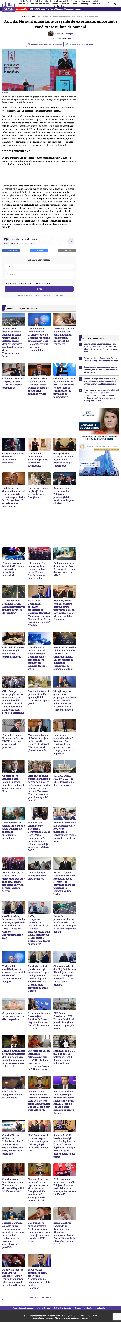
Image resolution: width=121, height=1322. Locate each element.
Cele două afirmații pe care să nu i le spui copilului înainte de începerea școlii (39, 697)
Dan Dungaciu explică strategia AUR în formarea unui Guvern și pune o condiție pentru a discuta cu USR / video (39, 1232)
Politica (32, 16)
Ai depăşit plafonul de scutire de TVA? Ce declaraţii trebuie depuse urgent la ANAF (64, 569)
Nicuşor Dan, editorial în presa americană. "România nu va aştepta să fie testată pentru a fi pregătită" (39, 1279)
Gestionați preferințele (62, 1308)
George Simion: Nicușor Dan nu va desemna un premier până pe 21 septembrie (64, 459)
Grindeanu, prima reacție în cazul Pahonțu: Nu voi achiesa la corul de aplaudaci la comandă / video (38, 386)
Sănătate (55, 3)
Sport (74, 3)
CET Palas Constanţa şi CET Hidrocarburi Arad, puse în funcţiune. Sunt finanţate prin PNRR (64, 1020)
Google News (29, 243)
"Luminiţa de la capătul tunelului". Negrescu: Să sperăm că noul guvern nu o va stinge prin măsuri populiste (63, 744)
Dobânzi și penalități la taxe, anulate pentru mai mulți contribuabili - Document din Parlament (64, 336)
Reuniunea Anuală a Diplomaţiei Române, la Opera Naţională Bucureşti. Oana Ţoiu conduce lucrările (39, 1020)
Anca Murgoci (67, 33)
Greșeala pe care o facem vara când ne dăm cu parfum (13, 1016)
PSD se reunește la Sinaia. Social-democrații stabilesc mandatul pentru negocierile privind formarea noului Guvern (13, 881)
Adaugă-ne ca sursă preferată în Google (46, 44)
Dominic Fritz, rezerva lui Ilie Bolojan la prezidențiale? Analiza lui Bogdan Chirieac (64, 495)
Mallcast (96, 3)
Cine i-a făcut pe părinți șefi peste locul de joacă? (37, 875)
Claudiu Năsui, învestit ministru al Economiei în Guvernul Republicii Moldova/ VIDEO (13, 1185)
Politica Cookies (43, 1308)
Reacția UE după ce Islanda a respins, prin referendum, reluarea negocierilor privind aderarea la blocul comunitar (101, 381)
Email (69, 250)
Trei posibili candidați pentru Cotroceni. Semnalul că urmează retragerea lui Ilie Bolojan (13, 974)
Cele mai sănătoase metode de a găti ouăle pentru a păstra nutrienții (13, 652)
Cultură (65, 3)
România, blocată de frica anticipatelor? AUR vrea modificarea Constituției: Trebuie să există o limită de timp (64, 831)
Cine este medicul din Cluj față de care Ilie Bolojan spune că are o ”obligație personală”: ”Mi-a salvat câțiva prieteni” (64, 975)
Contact (78, 1308)
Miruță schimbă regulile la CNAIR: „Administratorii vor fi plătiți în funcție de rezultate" (13, 606)
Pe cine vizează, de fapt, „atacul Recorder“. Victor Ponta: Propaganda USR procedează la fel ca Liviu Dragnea (13, 1277)
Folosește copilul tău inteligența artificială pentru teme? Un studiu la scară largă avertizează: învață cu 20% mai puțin (39, 1060)
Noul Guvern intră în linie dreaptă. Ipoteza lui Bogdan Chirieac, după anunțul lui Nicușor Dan (39, 1143)
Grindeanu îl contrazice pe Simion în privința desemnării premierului (38, 459)
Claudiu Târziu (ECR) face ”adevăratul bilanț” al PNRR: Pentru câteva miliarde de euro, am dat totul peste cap (12, 1144)
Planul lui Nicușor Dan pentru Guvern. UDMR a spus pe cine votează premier (13, 741)
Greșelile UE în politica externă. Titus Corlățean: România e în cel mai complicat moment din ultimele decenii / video (37, 658)
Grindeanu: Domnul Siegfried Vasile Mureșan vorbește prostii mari (13, 383)
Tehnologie (84, 3)
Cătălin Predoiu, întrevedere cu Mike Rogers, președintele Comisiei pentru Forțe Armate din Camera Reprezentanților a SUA (13, 927)
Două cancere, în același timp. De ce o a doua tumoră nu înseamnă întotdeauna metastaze (13, 830)
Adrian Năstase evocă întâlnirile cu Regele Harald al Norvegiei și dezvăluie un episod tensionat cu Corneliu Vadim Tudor (64, 883)
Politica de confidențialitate (23, 1308)
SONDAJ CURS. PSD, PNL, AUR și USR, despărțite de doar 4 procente (55, 9)
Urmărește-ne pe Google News (81, 44)
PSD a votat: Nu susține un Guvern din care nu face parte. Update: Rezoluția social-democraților (38, 570)
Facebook (13, 250)
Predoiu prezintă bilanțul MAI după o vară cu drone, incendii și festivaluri (13, 569)
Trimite (39, 289)
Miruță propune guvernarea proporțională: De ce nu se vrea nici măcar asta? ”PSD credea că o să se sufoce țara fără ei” (64, 700)
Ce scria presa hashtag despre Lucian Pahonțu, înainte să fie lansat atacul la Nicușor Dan (13, 783)
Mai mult (59, 6)
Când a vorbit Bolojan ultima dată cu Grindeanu (13, 1094)
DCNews (8, 6)
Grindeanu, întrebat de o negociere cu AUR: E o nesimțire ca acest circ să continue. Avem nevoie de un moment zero (64, 387)
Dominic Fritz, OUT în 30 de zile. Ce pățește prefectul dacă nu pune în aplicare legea (64, 1056)
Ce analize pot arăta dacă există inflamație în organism (13, 458)
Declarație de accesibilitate (94, 1308)
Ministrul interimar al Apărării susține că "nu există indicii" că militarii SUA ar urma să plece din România (39, 742)
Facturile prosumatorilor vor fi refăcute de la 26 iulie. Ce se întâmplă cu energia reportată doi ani (64, 924)
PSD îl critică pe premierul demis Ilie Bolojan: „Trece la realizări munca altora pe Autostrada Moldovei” (64, 1186)
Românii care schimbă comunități (34, 3)
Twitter (41, 250)
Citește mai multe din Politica (39, 1297)
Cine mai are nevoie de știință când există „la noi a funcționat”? (39, 492)
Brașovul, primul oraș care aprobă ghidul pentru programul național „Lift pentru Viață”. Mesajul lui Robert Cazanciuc (64, 609)
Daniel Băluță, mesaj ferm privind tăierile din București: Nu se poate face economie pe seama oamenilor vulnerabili (13, 1058)
